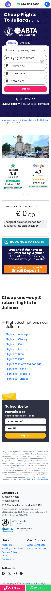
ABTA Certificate (36, 548)
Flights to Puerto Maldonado (24, 364)
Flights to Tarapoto (18, 374)
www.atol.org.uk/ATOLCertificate (35, 479)
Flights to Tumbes (17, 378)
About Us (7, 545)
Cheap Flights (28, 120)
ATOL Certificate (36, 545)
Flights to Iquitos (16, 349)
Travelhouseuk (29, 583)
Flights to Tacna (16, 369)
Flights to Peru (43, 120)
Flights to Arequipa (18, 334)
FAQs (5, 555)
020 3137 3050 (29, 4)
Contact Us (8, 559)
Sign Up (25, 435)
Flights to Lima (15, 354)
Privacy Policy (9, 552)
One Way (25, 42)
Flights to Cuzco (16, 344)
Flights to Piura (15, 359)
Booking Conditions (12, 548)
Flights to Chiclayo (17, 339)
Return (12, 42)
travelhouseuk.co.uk (10, 120)
